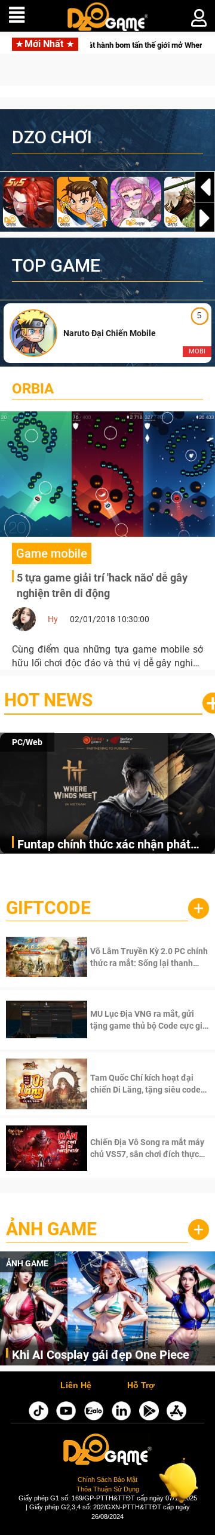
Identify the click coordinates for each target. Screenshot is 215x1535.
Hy (53, 619)
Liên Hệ (75, 1385)
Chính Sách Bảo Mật (107, 1479)
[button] (205, 218)
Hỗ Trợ (141, 1385)
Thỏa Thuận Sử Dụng (107, 1489)
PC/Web (27, 742)
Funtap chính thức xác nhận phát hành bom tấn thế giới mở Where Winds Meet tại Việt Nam (104, 845)
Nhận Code (134, 957)
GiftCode (48, 907)
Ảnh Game (51, 1229)
